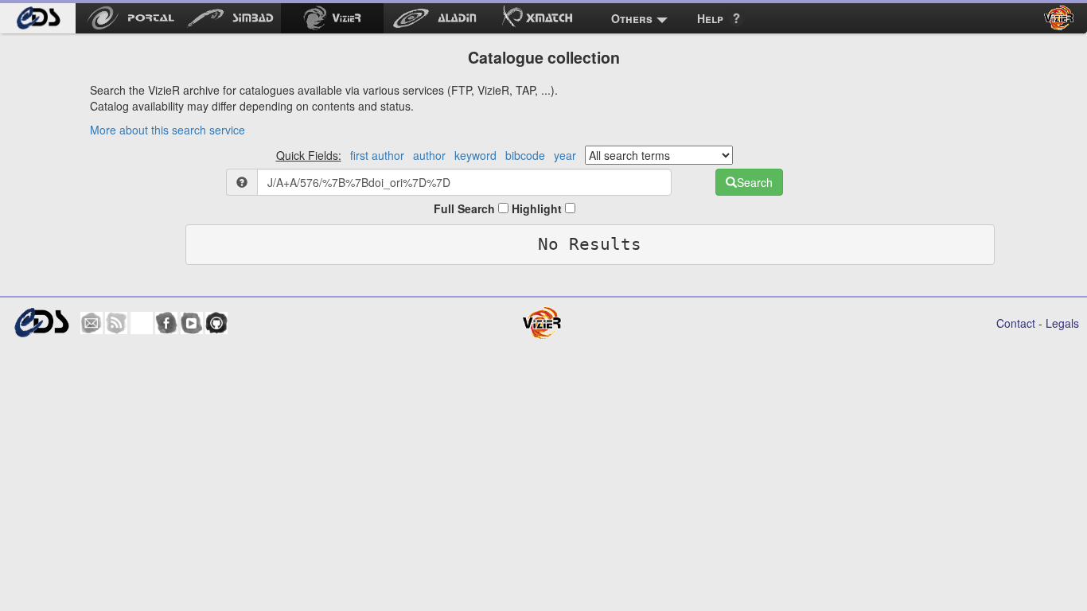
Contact (1015, 323)
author (429, 155)
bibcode (525, 155)
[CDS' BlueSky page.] (142, 323)
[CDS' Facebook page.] (166, 323)
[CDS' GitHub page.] (216, 323)
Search (755, 182)
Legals (1062, 323)
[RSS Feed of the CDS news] (116, 323)
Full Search (466, 208)
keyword (475, 155)
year (565, 155)
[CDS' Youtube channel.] (192, 323)
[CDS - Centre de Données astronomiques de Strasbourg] (41, 322)
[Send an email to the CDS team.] (91, 323)
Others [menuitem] (632, 18)
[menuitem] (38, 18)
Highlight (538, 208)
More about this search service (167, 130)
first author (377, 155)
